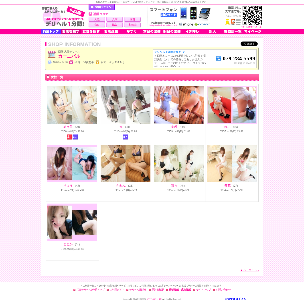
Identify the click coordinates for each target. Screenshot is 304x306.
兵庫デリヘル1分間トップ (90, 289)
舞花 (227, 185)
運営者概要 (158, 289)
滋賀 (115, 24)
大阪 (97, 19)
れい (227, 127)
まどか (68, 244)
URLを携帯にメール (251, 27)
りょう (68, 185)
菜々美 (68, 127)
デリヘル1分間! (154, 299)
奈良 (97, 24)
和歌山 (133, 24)
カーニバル (69, 56)
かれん (121, 185)
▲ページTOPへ (249, 270)
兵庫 (115, 19)
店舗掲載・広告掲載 (180, 289)
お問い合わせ (223, 289)
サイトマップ (203, 289)
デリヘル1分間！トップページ (102, 7)
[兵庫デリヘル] (63, 17)
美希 (174, 127)
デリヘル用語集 (137, 289)
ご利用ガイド (116, 289)
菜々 (174, 185)
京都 (132, 19)
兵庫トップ (51, 31)
